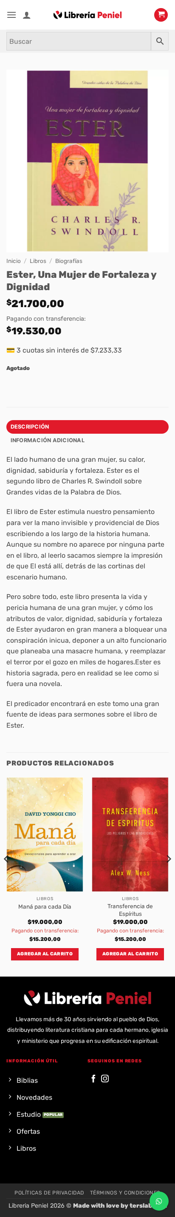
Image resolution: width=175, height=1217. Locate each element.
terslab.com (148, 1205)
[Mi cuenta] (27, 15)
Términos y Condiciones (125, 1193)
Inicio (13, 260)
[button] (11, 14)
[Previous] (7, 876)
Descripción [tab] (30, 427)
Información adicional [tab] (48, 440)
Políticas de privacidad (49, 1193)
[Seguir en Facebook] (93, 1079)
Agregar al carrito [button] (45, 954)
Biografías (68, 260)
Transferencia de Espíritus (130, 910)
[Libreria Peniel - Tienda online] (87, 15)
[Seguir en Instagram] (105, 1079)
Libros (38, 260)
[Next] (168, 876)
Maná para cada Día (44, 906)
